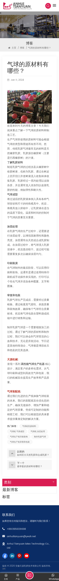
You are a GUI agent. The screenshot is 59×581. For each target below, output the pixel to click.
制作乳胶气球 (40, 437)
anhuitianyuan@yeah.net (21, 536)
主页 (13, 48)
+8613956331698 (16, 529)
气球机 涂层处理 (38, 431)
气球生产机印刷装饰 (19, 437)
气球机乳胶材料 (29, 426)
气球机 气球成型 (17, 431)
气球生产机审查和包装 (20, 442)
